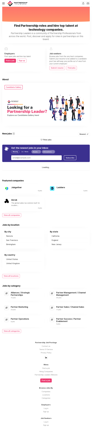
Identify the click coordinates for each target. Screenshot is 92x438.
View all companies (12, 215)
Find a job (46, 368)
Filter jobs (47, 140)
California (55, 236)
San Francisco (12, 240)
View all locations (11, 276)
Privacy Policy (46, 353)
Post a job (10, 61)
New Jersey (56, 244)
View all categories (12, 331)
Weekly (15, 152)
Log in (46, 408)
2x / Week (24, 152)
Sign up (22, 61)
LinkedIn (46, 358)
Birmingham (11, 244)
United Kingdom (13, 263)
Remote (9, 236)
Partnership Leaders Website (46, 375)
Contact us (46, 346)
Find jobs (71, 68)
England (55, 240)
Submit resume (57, 68)
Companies (46, 391)
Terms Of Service (46, 349)
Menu (4, 3)
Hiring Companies (46, 371)
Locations (46, 395)
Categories (46, 398)
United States (12, 259)
